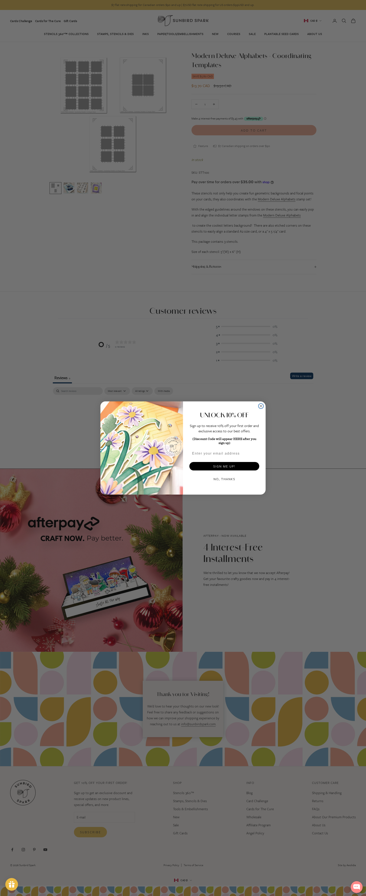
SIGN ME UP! (224, 466)
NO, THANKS (224, 479)
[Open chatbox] (357, 887)
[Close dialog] (260, 406)
